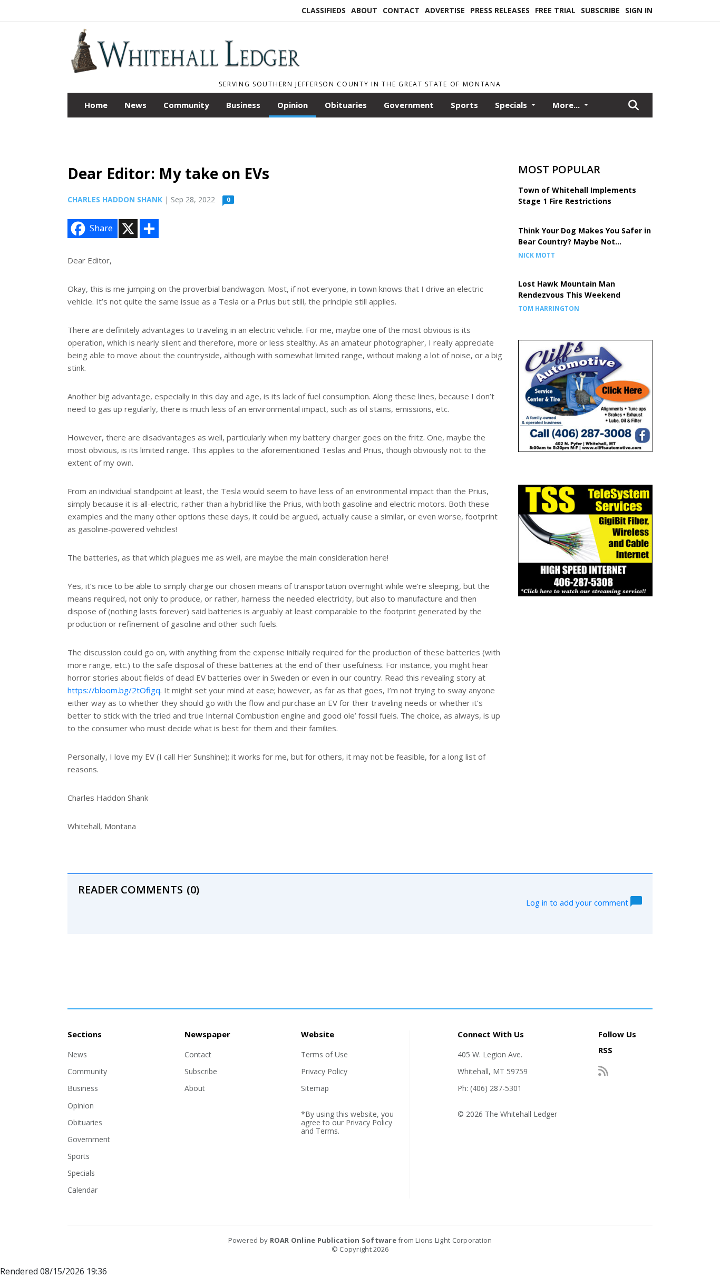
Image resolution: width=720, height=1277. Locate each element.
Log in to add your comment (578, 902)
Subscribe (600, 10)
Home (96, 105)
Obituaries (346, 105)
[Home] (184, 70)
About (364, 10)
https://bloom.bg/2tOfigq (113, 690)
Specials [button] (512, 105)
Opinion (292, 105)
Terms (327, 1131)
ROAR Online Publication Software (333, 1240)
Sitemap (315, 1088)
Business (243, 105)
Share (101, 228)
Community (186, 105)
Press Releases (500, 10)
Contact (401, 10)
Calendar (82, 1190)
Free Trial (555, 10)
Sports (464, 105)
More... (567, 105)
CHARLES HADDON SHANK (114, 199)
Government (409, 105)
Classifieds (323, 10)
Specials (81, 1173)
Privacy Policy (324, 1071)
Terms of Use (324, 1054)
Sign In (639, 10)
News (135, 105)
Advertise (445, 10)
